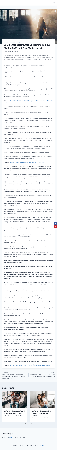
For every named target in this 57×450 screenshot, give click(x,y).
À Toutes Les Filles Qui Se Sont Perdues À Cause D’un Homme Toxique (30, 365)
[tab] (25, 423)
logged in (11, 437)
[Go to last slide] (4, 406)
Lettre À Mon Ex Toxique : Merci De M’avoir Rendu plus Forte (27, 162)
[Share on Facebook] (55, 223)
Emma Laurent (8, 51)
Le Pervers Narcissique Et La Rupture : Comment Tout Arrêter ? (41, 413)
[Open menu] (54, 3)
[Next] (53, 406)
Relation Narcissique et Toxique (12, 42)
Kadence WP (40, 445)
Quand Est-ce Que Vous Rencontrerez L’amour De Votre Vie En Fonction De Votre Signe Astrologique (13, 375)
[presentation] (14, 399)
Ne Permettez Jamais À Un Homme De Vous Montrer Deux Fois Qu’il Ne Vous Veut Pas (42, 374)
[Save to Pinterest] (55, 226)
